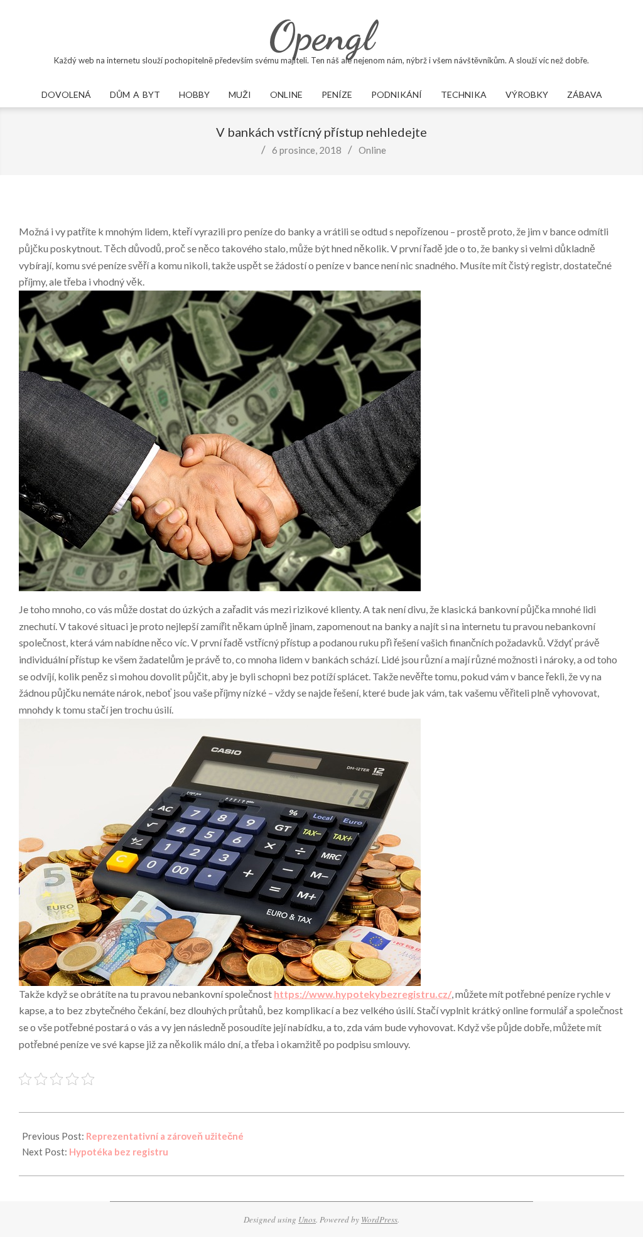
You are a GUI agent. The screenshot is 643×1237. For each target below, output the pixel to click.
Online (372, 150)
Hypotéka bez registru (118, 1151)
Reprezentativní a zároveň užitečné (165, 1136)
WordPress (379, 1219)
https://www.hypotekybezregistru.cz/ (362, 994)
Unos (307, 1219)
